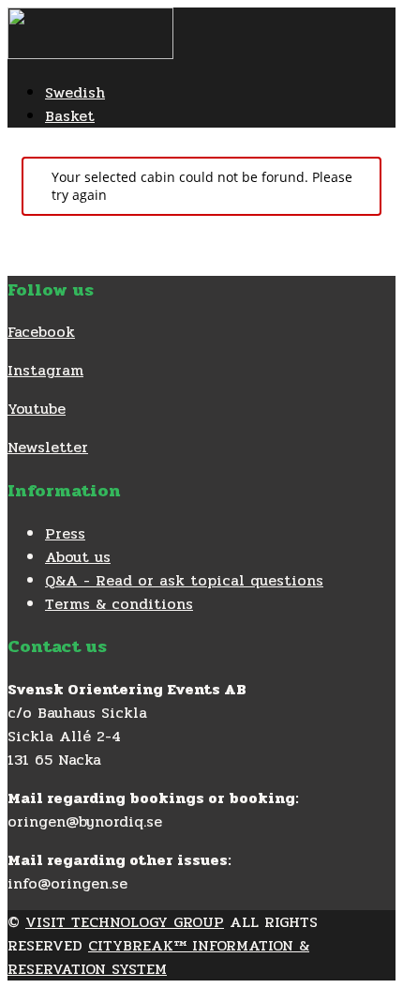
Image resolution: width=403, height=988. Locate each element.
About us (78, 557)
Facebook (41, 331)
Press (65, 533)
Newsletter (47, 447)
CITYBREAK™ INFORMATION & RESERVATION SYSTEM (158, 957)
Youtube (36, 408)
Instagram (45, 370)
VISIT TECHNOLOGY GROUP (124, 922)
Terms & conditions (119, 604)
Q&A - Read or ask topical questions (184, 580)
